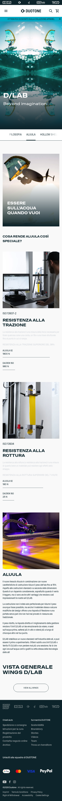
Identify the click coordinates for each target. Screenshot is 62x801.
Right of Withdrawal (11, 795)
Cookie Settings (42, 795)
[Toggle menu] (6, 11)
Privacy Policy (36, 792)
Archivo (6, 745)
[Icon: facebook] (10, 782)
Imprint (6, 792)
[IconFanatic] (29, 2)
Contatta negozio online (15, 741)
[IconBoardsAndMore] (6, 706)
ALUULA (31, 134)
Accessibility (27, 795)
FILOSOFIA (15, 134)
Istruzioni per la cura (13, 729)
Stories (34, 733)
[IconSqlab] (41, 2)
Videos (34, 737)
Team (34, 741)
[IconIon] (7, 2)
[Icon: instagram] (14, 782)
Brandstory (37, 729)
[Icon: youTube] (4, 782)
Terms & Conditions (20, 792)
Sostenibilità (37, 725)
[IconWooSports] (55, 2)
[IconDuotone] (19, 2)
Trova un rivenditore (41, 745)
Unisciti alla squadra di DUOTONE (19, 757)
